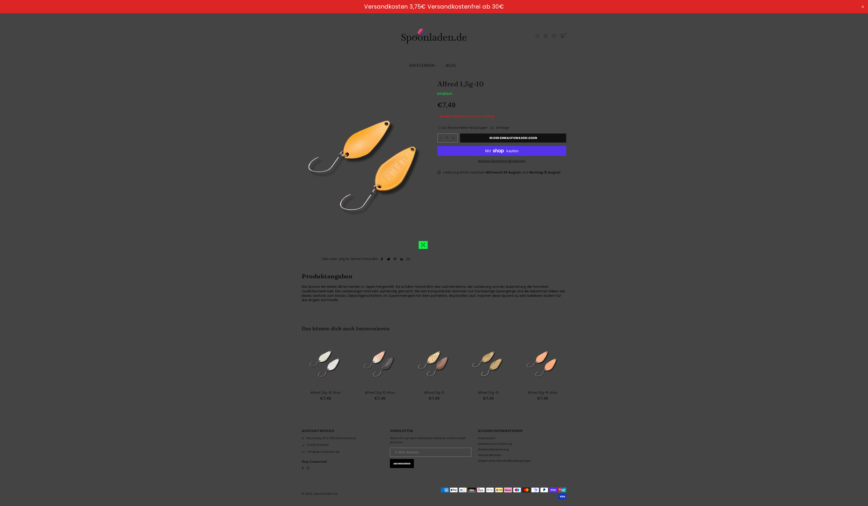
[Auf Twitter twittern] (388, 259)
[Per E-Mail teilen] (408, 259)
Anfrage (502, 128)
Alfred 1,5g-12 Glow (380, 392)
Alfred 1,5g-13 (488, 392)
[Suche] (537, 36)
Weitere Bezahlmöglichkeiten (502, 161)
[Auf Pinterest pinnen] (395, 259)
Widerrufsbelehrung (493, 449)
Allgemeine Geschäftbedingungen (504, 461)
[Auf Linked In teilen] (401, 259)
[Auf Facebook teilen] (382, 259)
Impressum (486, 438)
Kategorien (421, 65)
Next (575, 373)
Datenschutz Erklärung (495, 444)
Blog (451, 65)
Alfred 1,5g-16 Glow (325, 392)
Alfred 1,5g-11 (434, 392)
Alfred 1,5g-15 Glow (542, 392)
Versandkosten (490, 455)
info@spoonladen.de (323, 452)
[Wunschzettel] (554, 36)
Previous (293, 373)
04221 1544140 (318, 445)
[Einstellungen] (546, 36)
